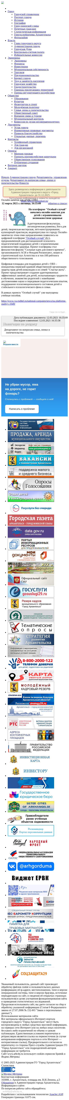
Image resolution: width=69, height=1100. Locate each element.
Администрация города (27, 46)
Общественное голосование (29, 159)
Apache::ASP (56, 1094)
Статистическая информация (30, 31)
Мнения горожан (23, 153)
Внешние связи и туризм (27, 116)
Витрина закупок (17, 165)
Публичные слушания (26, 162)
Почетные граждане (25, 28)
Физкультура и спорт (25, 104)
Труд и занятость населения (29, 81)
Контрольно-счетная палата (29, 52)
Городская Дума (23, 49)
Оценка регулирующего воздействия (34, 92)
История (18, 20)
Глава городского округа (27, 43)
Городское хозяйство (25, 84)
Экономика (14, 57)
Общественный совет (26, 113)
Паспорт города (22, 17)
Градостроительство (25, 87)
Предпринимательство (26, 75)
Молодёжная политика (26, 107)
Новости (24, 183)
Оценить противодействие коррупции (35, 156)
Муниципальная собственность (31, 69)
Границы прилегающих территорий (33, 89)
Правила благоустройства (28, 133)
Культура (19, 101)
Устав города (21, 127)
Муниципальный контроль (29, 118)
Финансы (19, 63)
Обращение (7, 1082)
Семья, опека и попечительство (31, 110)
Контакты (13, 139)
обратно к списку (57, 203)
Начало (5, 177)
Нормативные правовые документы (34, 130)
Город (11, 11)
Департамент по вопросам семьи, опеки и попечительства (27, 331)
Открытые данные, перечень (30, 136)
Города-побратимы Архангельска (32, 34)
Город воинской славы (26, 26)
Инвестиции (21, 66)
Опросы (12, 150)
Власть (11, 40)
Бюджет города (22, 78)
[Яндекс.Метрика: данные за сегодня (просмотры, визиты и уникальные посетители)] (11, 1074)
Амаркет (12, 168)
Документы (14, 124)
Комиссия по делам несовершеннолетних (37, 121)
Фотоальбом (21, 37)
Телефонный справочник (28, 142)
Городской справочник (26, 14)
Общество (13, 95)
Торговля (19, 72)
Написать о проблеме (22, 409)
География (20, 23)
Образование (21, 98)
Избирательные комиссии (28, 55)
